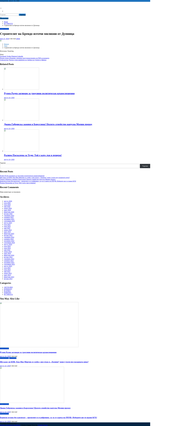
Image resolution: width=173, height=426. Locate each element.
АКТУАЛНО (8, 287)
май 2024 (7, 250)
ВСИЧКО (7, 291)
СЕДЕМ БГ (4, 4)
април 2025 (8, 230)
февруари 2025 (9, 233)
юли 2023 (7, 268)
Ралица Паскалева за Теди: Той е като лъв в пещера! (33, 155)
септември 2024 (9, 242)
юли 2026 (7, 203)
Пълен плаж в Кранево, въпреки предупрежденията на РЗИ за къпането (24, 58)
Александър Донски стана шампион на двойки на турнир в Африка (23, 60)
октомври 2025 (9, 219)
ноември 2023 (9, 261)
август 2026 (8, 201)
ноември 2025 (9, 217)
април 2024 (8, 252)
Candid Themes (43, 425)
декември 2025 (9, 215)
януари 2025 (8, 235)
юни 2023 (7, 270)
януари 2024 (8, 257)
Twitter (9, 56)
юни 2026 (7, 205)
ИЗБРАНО (7, 293)
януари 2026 (8, 214)
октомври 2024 (9, 241)
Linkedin (20, 56)
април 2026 (8, 208)
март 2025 (7, 232)
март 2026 (7, 210)
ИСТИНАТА (4, 29)
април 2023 (8, 273)
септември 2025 (9, 221)
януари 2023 (8, 279)
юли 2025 (7, 224)
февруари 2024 (9, 255)
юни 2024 (7, 248)
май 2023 (7, 271)
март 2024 (7, 253)
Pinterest (14, 56)
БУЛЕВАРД (8, 289)
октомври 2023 (9, 262)
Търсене (3, 163)
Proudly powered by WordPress (10, 425)
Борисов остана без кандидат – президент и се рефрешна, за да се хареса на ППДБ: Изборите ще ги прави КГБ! (38, 181)
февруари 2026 (9, 212)
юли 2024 (7, 246)
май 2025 (7, 228)
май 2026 (7, 206)
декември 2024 (9, 237)
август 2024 (8, 244)
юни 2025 (7, 226)
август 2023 (8, 266)
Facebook (3, 56)
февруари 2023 (9, 277)
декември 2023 (9, 259)
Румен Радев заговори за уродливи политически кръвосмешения (39, 93)
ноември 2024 (9, 239)
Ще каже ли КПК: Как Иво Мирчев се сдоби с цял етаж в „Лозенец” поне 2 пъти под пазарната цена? (35, 177)
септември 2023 (9, 264)
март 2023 (7, 275)
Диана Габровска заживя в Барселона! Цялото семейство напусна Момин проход (48, 124)
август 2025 (8, 223)
